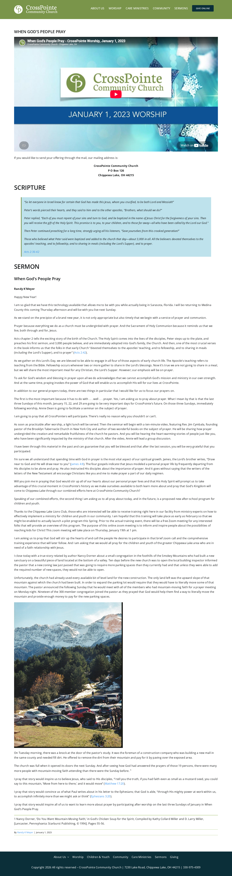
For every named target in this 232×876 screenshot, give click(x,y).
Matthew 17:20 (114, 783)
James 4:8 (77, 464)
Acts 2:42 (80, 352)
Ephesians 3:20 (100, 796)
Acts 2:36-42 (31, 252)
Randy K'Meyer (25, 832)
